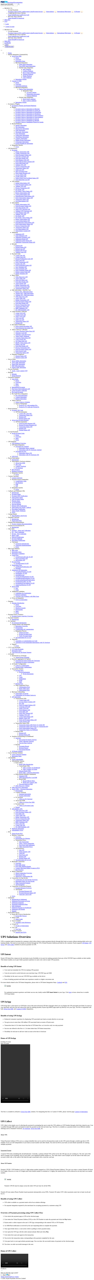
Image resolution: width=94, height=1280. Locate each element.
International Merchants (65, 11)
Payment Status (16, 494)
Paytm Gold (25, 15)
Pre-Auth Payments (17, 392)
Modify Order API (24, 718)
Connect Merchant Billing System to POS (27, 868)
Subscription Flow (24, 690)
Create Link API (20, 255)
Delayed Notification (18, 537)
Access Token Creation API (27, 702)
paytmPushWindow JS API (23, 571)
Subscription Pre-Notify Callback (21, 507)
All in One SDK (35, 1128)
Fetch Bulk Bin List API (22, 180)
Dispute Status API (20, 356)
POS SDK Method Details (23, 866)
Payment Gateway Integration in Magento (27, 109)
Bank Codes (15, 535)
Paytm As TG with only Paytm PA (29, 407)
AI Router (78, 11)
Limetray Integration (21, 138)
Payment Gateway (13, 11)
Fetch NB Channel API (26, 713)
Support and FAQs (20, 932)
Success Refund (16, 504)
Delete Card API (20, 344)
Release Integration (21, 399)
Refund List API (20, 249)
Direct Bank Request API (22, 173)
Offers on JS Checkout (25, 799)
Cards (20, 677)
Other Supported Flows (26, 847)
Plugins (17, 807)
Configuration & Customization (24, 629)
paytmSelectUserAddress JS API (24, 583)
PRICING (7, 20)
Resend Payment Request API (28, 425)
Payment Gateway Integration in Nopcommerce (29, 117)
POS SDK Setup (20, 865)
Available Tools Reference (23, 922)
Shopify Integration (21, 125)
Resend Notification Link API (24, 259)
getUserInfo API (20, 560)
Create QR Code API (25, 413)
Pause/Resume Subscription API (24, 196)
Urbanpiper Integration (22, 142)
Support (14, 911)
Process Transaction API (22, 166)
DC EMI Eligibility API (22, 310)
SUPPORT (7, 43)
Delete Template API (21, 273)
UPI (16, 486)
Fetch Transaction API (21, 262)
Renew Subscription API (22, 193)
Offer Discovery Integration (20, 787)
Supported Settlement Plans (20, 904)
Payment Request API (25, 891)
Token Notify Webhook (22, 336)
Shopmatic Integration (21, 132)
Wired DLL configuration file (23, 876)
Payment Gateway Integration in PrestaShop (28, 112)
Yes (4, 1275)
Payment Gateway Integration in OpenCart (27, 110)
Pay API (21, 703)
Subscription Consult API (22, 231)
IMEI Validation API (21, 308)
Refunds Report (23, 748)
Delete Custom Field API (22, 272)
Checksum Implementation (23, 545)
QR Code (21, 11)
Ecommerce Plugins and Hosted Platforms (24, 105)
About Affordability (17, 759)
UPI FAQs (15, 456)
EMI (16, 484)
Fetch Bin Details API (21, 158)
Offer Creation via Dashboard (31, 767)
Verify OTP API (23, 708)
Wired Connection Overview (23, 873)
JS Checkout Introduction (19, 623)
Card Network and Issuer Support (21, 652)
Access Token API (20, 175)
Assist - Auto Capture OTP (19, 371)
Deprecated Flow (17, 520)
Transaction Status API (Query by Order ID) (32, 725)
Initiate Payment (23, 632)
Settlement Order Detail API (23, 240)
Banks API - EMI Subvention (24, 292)
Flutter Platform (27, 76)
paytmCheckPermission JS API (24, 576)
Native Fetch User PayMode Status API (26, 178)
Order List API (19, 170)
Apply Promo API (20, 283)
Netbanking (22, 679)
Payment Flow (16, 562)
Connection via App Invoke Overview (26, 879)
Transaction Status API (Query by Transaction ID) (33, 726)
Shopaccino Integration (22, 128)
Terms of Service (6, 1277)
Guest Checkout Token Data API (25, 331)
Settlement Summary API (22, 237)
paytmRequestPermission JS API (24, 578)
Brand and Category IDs (30, 782)
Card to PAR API (20, 339)
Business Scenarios (17, 471)
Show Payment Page (21, 171)
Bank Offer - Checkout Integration (29, 772)
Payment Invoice (39, 11)
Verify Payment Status (25, 636)
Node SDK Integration (18, 364)
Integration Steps (20, 61)
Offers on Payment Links (26, 805)
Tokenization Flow (24, 687)
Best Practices (16, 469)
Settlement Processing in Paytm (21, 901)
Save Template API (21, 267)
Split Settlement (16, 906)
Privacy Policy (15, 1277)
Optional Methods (31, 96)
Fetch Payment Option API (23, 155)
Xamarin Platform (28, 74)
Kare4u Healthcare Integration (24, 143)
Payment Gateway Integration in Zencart (27, 119)
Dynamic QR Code (17, 410)
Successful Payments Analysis (28, 739)
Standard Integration (25, 794)
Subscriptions (51, 11)
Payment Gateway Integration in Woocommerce (29, 115)
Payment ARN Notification (20, 496)
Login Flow (15, 555)
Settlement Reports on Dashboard (21, 907)
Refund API (18, 245)
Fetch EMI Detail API (21, 163)
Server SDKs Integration (19, 361)
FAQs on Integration (21, 599)
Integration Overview (21, 626)
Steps (17, 384)
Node (17, 590)
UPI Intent (85, 943)
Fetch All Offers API (21, 280)
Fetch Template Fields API (23, 270)
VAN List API (19, 318)
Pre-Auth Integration (21, 395)
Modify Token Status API (22, 343)
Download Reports (24, 749)
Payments (14, 150)
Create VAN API (20, 313)
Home (10, 53)
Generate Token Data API (22, 338)
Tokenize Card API (21, 333)
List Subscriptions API (21, 201)
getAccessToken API (21, 558)
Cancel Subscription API (22, 194)
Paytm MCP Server (21, 916)
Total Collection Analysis (26, 741)
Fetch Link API (19, 260)
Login (7, 24)
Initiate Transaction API (22, 152)
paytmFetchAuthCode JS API (24, 557)
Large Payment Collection (19, 390)
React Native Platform (29, 72)
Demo (17, 58)
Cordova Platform (28, 71)
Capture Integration (21, 397)
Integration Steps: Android (26, 448)
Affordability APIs (17, 809)
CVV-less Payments (17, 649)
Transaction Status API (22, 168)
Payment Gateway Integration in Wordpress (28, 114)
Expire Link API (20, 264)
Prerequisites (19, 609)
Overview (18, 59)
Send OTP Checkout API (22, 209)
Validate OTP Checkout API (23, 211)
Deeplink (18, 568)
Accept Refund (16, 502)
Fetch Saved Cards (20, 351)
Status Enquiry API (24, 851)
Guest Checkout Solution (19, 754)
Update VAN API (20, 315)
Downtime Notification (18, 509)
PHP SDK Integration (18, 366)
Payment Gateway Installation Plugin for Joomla (29, 122)
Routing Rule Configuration (23, 667)
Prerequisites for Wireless (22, 838)
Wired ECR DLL (20, 875)
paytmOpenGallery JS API (23, 581)
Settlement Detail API (21, 239)
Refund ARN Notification (19, 506)
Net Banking (19, 483)
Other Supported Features (22, 883)
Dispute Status (16, 501)
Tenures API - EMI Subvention (24, 293)
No (8, 1275)
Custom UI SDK (17, 81)
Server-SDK (15, 586)
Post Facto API (23, 855)
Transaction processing (33, 94)
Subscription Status (17, 497)
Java (16, 588)
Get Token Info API (21, 341)
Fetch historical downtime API (24, 328)
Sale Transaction (24, 842)
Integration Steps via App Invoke (25, 881)
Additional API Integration (19, 570)
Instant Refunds (16, 375)
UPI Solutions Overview (19, 443)
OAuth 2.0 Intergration (22, 926)
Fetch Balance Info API (22, 160)
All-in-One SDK (16, 56)
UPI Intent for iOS (20, 451)
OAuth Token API (20, 176)
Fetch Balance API (24, 710)
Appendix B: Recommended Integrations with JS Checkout (32, 642)
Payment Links (28, 11)
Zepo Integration (20, 133)
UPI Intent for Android (22, 446)
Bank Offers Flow (24, 688)
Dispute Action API (21, 357)
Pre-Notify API (19, 189)
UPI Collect (10, 944)
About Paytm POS (17, 833)
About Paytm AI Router (22, 657)
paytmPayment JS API (21, 563)
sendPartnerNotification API (23, 567)
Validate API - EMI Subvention (24, 295)
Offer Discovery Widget (22, 786)
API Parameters (20, 884)
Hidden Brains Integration (22, 140)
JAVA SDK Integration (18, 362)
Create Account (9, 26)
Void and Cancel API (25, 894)
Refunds (14, 374)
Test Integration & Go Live (23, 637)
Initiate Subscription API (22, 183)
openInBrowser (19, 575)
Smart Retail (11, 18)
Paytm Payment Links (18, 433)
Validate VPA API (20, 165)
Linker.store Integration (22, 135)
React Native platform (29, 99)
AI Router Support (17, 751)
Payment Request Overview (23, 888)
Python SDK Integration (19, 367)
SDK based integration (25, 64)
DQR (20, 680)
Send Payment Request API (27, 423)
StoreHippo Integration (22, 137)
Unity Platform (27, 77)
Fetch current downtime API (23, 326)
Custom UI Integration (81, 1111)
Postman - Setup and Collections (21, 530)
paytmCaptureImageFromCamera (25, 580)
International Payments (18, 387)
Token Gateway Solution (22, 402)
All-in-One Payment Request (20, 420)
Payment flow (19, 670)
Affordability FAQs (17, 830)
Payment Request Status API (27, 893)
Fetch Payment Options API (27, 705)
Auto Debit (15, 379)
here (70, 992)
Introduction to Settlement (19, 899)
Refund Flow (19, 683)
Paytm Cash (18, 15)
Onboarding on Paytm (21, 693)
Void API (22, 853)
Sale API (21, 850)
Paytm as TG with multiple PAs (28, 405)
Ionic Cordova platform (29, 100)
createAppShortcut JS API (23, 585)
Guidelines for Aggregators (23, 593)
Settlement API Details (18, 909)
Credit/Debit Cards (20, 481)
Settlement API (19, 234)
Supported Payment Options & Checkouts (27, 660)
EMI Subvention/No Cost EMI (28, 777)
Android (59, 982)
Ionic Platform (27, 69)
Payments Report (24, 746)
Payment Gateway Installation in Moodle (27, 120)
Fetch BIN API (23, 711)
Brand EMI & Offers (29, 781)
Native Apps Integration (26, 89)
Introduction (15, 459)
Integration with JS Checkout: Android (30, 450)
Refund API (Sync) (21, 250)
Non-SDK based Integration (27, 66)
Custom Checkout (20, 466)
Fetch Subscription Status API (24, 198)
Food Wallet (11, 15)
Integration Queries (21, 79)
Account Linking (31, 92)
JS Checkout (19, 468)
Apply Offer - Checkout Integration (22, 789)
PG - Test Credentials (18, 532)
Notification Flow (17, 565)
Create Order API (24, 700)
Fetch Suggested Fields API (23, 265)
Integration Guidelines (18, 553)
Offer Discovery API (21, 277)
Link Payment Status (18, 499)
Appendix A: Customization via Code (26, 641)
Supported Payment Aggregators (24, 662)
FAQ (5, 21)
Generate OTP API (24, 707)
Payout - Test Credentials (19, 534)
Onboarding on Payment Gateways (25, 695)
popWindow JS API (21, 573)
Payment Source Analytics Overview (22, 616)
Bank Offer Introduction (26, 764)
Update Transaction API (22, 153)
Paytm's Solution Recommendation (22, 524)
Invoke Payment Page (25, 634)
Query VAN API (20, 316)
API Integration (16, 697)
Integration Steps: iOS (25, 453)
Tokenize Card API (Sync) (23, 334)
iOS (66, 982)
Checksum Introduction (22, 543)
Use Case (18, 929)
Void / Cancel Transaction (26, 843)
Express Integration (24, 795)
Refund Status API (20, 247)
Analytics (18, 738)
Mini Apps (15, 550)
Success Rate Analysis (25, 743)
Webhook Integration (18, 828)
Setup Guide (19, 919)
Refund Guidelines (20, 595)
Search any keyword (7, 4)
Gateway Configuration (22, 665)
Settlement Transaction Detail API (25, 242)
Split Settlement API (21, 236)
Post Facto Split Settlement (27, 845)
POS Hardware (19, 18)
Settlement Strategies (18, 903)
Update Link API (20, 257)
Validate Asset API (20, 252)
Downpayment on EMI (26, 784)
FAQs (17, 147)
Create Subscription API (26, 716)
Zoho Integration (20, 130)
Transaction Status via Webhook (28, 730)
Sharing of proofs (20, 608)
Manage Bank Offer (25, 771)
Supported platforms (21, 86)
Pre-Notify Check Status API (23, 191)
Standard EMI (23, 776)
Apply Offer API (20, 278)
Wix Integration (19, 127)
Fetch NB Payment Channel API (24, 161)
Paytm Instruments (24, 672)
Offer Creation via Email (30, 769)
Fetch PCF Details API (22, 156)
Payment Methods (17, 539)
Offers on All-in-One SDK (27, 802)
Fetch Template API (21, 268)
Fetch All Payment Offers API (28, 720)
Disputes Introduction (18, 603)
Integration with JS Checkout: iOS (29, 455)
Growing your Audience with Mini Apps (27, 596)
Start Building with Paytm (19, 515)
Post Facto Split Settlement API (21, 389)
